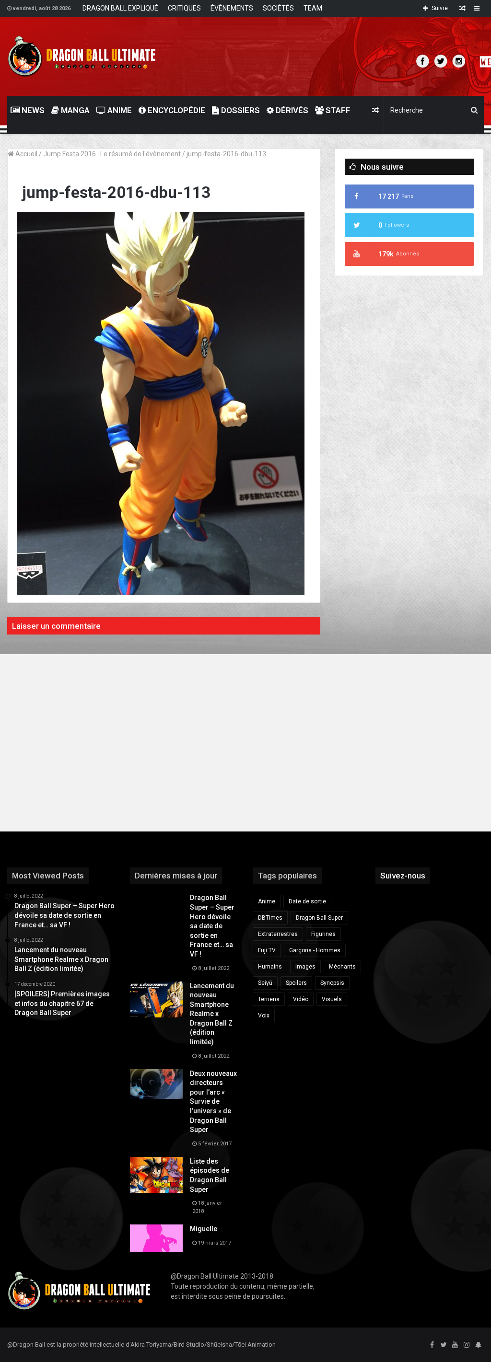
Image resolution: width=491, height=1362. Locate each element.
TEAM (313, 8)
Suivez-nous (402, 875)
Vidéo (300, 999)
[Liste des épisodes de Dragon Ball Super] (156, 1175)
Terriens (269, 999)
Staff (337, 110)
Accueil (25, 154)
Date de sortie (307, 901)
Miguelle (203, 1229)
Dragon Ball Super (319, 917)
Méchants (342, 966)
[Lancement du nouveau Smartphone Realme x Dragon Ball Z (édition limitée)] (156, 999)
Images (305, 966)
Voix (263, 1015)
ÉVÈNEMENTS (231, 8)
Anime (118, 110)
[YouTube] (455, 1345)
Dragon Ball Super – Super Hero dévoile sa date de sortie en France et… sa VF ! (212, 926)
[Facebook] (432, 1345)
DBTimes (270, 917)
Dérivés (291, 110)
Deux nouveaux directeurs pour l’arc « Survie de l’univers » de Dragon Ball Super (213, 1102)
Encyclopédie (175, 110)
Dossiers (239, 110)
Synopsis (332, 983)
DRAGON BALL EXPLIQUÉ (120, 8)
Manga (74, 110)
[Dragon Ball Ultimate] (81, 56)
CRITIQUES (184, 8)
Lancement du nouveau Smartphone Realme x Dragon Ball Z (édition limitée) (212, 1014)
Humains (270, 966)
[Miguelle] (156, 1238)
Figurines (323, 934)
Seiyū (265, 983)
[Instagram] (466, 1345)
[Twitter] (443, 1345)
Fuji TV (267, 950)
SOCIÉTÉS (278, 8)
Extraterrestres (278, 934)
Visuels (332, 999)
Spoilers (296, 983)
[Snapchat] (478, 1345)
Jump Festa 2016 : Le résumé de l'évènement (112, 154)
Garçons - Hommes (314, 950)
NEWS (32, 110)
